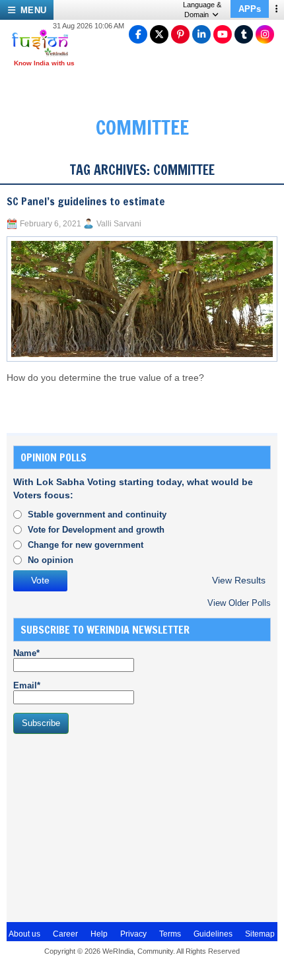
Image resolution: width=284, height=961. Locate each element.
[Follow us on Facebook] (138, 34)
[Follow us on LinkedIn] (201, 34)
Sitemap (260, 934)
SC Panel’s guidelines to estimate (86, 201)
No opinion (50, 560)
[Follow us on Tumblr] (243, 34)
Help (99, 934)
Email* (26, 685)
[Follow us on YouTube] (222, 34)
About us (24, 934)
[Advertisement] (112, 826)
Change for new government (85, 545)
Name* (26, 653)
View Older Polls (239, 603)
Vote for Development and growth (96, 530)
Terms (170, 934)
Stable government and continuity (97, 514)
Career (65, 934)
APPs (249, 9)
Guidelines (213, 934)
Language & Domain (202, 9)
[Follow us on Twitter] (159, 34)
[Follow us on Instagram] (265, 34)
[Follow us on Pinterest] (180, 34)
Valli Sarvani (118, 223)
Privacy (133, 934)
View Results (239, 580)
